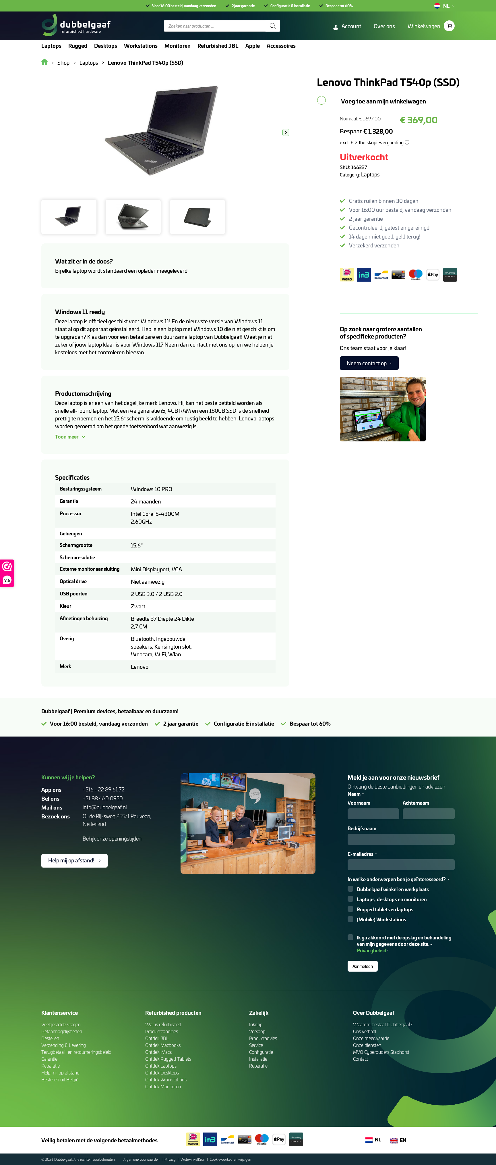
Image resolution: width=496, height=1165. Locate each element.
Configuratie (261, 1052)
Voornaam (359, 802)
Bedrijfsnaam (362, 828)
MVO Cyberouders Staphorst (381, 1052)
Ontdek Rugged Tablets (168, 1059)
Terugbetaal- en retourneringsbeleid (76, 1052)
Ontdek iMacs (158, 1052)
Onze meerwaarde (371, 1038)
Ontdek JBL (157, 1038)
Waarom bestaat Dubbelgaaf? (382, 1024)
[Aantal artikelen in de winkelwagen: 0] (449, 25)
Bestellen (50, 1038)
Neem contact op (367, 363)
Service (256, 1045)
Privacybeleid (371, 950)
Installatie (258, 1059)
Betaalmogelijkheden (61, 1031)
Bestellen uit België (59, 1079)
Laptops (370, 174)
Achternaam (416, 802)
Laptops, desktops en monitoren (392, 899)
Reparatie (50, 1066)
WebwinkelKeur (193, 1159)
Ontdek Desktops (162, 1073)
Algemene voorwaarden (141, 1159)
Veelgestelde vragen (61, 1024)
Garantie (49, 1059)
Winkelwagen (424, 26)
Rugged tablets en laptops (385, 909)
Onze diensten (367, 1045)
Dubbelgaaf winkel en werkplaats (393, 889)
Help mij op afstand (60, 1073)
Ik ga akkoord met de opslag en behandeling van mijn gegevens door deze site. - (404, 944)
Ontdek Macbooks (163, 1045)
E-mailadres (362, 854)
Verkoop (257, 1031)
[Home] (76, 25)
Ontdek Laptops (161, 1066)
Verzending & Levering (63, 1045)
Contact (360, 1059)
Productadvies (263, 1038)
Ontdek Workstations (166, 1079)
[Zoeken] (273, 26)
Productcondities (161, 1031)
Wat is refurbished (163, 1024)
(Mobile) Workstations (381, 919)
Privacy (170, 1159)
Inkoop (256, 1024)
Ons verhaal (364, 1031)
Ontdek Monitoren (163, 1086)
